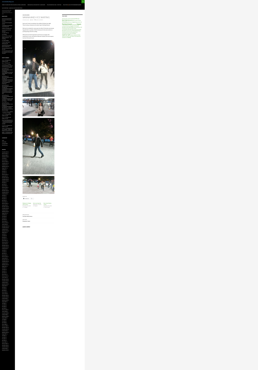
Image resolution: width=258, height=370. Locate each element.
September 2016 (5, 180)
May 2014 (4, 217)
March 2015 (4, 201)
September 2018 (5, 156)
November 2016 (5, 179)
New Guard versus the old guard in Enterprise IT (7, 82)
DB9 (68, 22)
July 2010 (3, 287)
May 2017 (4, 171)
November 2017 (5, 163)
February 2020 (4, 155)
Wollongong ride (5, 43)
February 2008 (4, 325)
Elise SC (70, 22)
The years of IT (7, 62)
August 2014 (4, 213)
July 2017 (3, 169)
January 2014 (4, 224)
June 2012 (4, 251)
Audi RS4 (75, 18)
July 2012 (3, 250)
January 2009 (4, 311)
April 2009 (4, 308)
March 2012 (4, 255)
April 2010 (4, 290)
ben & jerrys (65, 20)
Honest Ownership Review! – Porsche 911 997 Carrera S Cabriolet (7, 20)
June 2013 (4, 235)
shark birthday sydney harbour (67, 33)
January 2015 (4, 205)
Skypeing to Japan (26, 220)
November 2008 (5, 313)
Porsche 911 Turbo (76, 30)
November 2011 (5, 261)
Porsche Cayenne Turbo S (73, 32)
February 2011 (4, 275)
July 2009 (3, 303)
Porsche (64, 30)
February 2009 (4, 309)
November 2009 (5, 296)
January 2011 (4, 277)
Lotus (67, 27)
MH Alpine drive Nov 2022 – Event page (54, 4)
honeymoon (67, 24)
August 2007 (4, 333)
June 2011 (4, 269)
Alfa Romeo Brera (65, 18)
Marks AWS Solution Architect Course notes (36, 4)
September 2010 (5, 284)
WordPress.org (4, 145)
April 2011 (4, 272)
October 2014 (4, 209)
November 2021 (5, 151)
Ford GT (79, 22)
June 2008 (4, 319)
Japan (78, 24)
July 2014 (3, 214)
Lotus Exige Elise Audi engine (66, 29)
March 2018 (4, 160)
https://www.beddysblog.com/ (7, 120)
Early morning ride (37, 203)
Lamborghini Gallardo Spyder (74, 25)
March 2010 (4, 292)
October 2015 (4, 193)
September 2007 (5, 332)
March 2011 (4, 274)
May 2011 (4, 271)
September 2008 (5, 316)
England (74, 22)
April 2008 (4, 322)
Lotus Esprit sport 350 (65, 28)
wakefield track (64, 37)
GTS (81, 22)
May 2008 (4, 321)
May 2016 (4, 182)
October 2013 (4, 229)
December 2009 (5, 295)
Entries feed (4, 141)
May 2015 (4, 198)
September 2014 (5, 211)
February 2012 (4, 256)
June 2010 (4, 288)
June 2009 (4, 304)
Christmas (65, 22)
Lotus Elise (70, 27)
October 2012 (4, 248)
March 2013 (4, 240)
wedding (69, 37)
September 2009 (5, 300)
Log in (3, 140)
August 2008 (4, 317)
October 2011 (4, 263)
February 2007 (4, 343)
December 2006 (5, 345)
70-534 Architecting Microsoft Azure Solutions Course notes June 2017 (7, 52)
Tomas (3, 128)
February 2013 (4, 242)
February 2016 (4, 187)
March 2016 (4, 185)
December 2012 (5, 245)
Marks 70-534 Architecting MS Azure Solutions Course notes (14, 4)
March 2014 (4, 221)
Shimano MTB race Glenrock (7, 36)
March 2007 (4, 341)
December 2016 (5, 177)
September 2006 (5, 350)
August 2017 (4, 168)
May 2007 (4, 338)
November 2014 (5, 208)
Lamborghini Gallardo (65, 25)
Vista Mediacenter (78, 36)
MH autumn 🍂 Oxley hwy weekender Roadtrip (72, 4)
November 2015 (5, 192)
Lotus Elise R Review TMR (78, 27)
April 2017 (4, 172)
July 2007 (3, 335)
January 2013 (4, 243)
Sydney (72, 34)
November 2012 (5, 246)
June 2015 (4, 197)
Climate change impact (6, 42)
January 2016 (4, 188)
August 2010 (4, 285)
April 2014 (4, 219)
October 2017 (4, 164)
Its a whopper (4, 34)
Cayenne (79, 20)
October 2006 (4, 348)
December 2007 (5, 327)
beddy (32, 19)
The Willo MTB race (5, 32)
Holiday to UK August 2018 (7, 28)
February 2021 (4, 153)
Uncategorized (26, 15)
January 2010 (4, 293)
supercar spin (66, 35)
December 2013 (5, 226)
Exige (77, 22)
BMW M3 (72, 20)
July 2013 (3, 234)
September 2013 (5, 230)
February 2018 (4, 161)
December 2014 (5, 206)
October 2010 (4, 282)
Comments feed (5, 143)
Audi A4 (69, 18)
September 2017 (5, 166)
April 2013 (4, 238)
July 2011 (3, 267)
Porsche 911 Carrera (69, 30)
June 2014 (4, 216)
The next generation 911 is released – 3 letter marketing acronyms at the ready (7, 129)
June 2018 (4, 158)
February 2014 (4, 222)
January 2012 (4, 258)
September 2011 (5, 264)
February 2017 (4, 174)
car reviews (76, 20)
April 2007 (4, 340)
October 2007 (4, 330)
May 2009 (4, 306)
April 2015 (4, 200)
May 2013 (4, 237)
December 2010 (5, 279)
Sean (3, 62)
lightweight (64, 27)
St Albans (74, 33)
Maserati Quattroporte (75, 29)
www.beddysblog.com (8, 1)
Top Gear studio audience (70, 36)
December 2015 (5, 190)
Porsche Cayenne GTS (65, 32)
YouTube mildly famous (27, 215)
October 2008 (4, 314)
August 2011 (4, 266)
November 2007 (5, 329)
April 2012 (4, 253)
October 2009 (4, 298)
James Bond (74, 24)
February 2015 (4, 203)
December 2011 (5, 259)
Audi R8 (72, 18)
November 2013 (5, 227)
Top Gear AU (64, 36)
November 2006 (5, 346)
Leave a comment (39, 19)
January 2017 (4, 176)
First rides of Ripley (5, 40)
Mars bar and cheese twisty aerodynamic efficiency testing (7, 109)
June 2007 (4, 337)
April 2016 (4, 184)
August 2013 (4, 232)
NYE (80, 29)
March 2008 (4, 324)
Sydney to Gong (77, 34)
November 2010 (5, 280)
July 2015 (3, 195)
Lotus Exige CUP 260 (72, 28)
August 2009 (4, 301)
